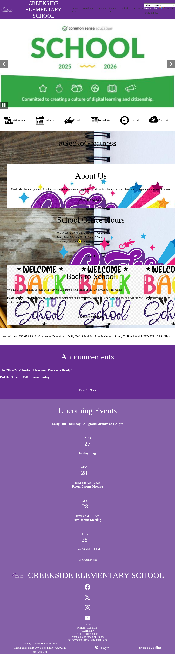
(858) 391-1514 (40, 651)
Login (101, 648)
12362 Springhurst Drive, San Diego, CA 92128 (40, 647)
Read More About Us (91, 199)
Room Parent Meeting (87, 486)
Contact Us (91, 256)
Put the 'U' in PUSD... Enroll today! (25, 377)
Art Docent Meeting (87, 520)
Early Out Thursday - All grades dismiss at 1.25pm (87, 424)
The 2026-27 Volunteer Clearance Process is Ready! (36, 370)
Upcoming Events (87, 410)
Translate (169, 8)
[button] (76, 9)
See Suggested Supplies (91, 316)
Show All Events (87, 559)
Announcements (87, 356)
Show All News (87, 390)
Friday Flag (87, 453)
